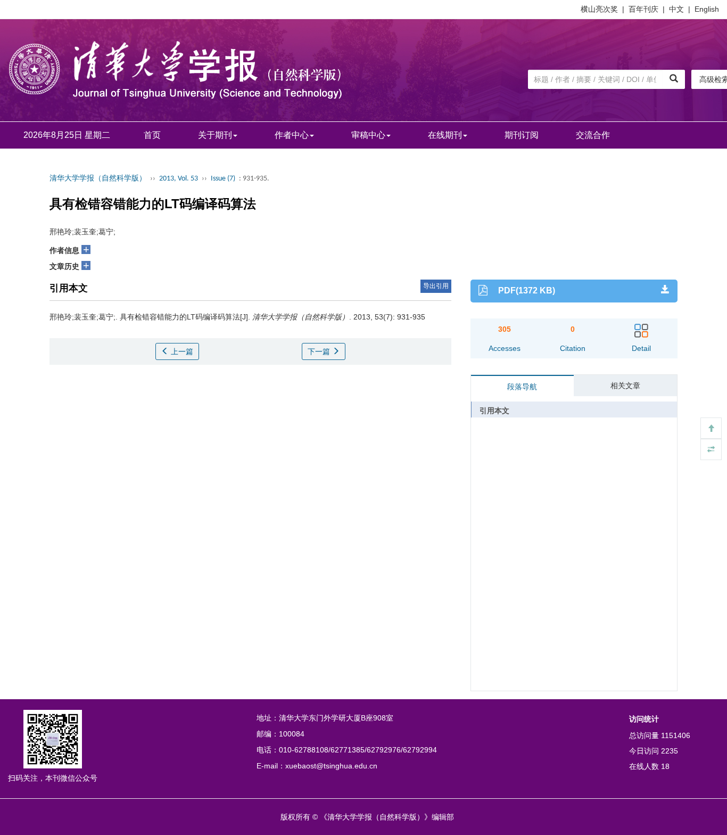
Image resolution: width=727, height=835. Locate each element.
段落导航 (522, 386)
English (707, 9)
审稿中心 (368, 135)
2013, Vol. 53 (178, 179)
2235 (669, 751)
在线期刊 (445, 135)
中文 (676, 9)
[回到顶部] (711, 428)
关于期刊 (215, 135)
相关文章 (625, 385)
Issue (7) (223, 179)
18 (665, 766)
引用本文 (494, 410)
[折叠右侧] (711, 449)
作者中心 (292, 135)
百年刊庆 (643, 9)
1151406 (675, 735)
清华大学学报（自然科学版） (97, 179)
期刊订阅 (522, 135)
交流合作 (593, 135)
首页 (152, 135)
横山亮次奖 (599, 9)
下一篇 (320, 351)
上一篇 (181, 351)
